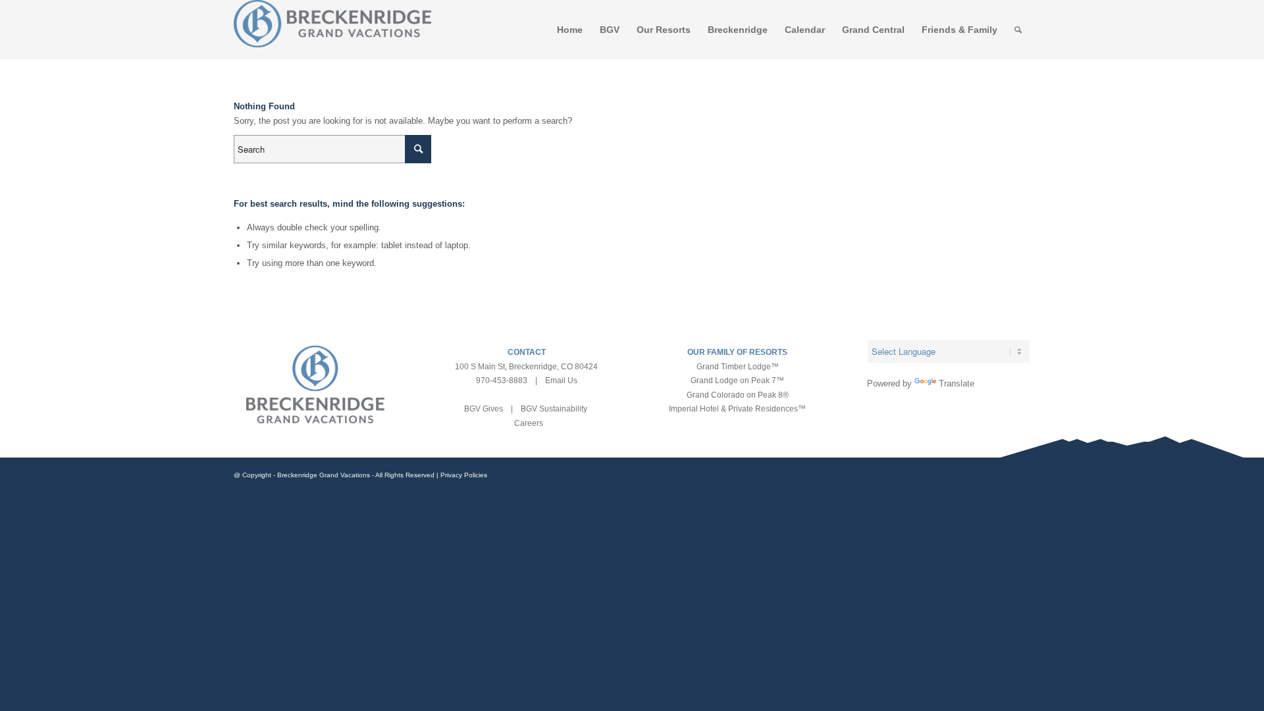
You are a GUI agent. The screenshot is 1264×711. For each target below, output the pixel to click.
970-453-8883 (501, 380)
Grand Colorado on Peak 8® (738, 395)
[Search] (1018, 29)
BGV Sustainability (554, 408)
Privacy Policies (463, 475)
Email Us (561, 380)
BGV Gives (483, 408)
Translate (956, 383)
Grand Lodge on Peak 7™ (737, 380)
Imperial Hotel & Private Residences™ (737, 408)
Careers (528, 423)
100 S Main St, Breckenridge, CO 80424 (526, 366)
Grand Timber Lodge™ (738, 366)
